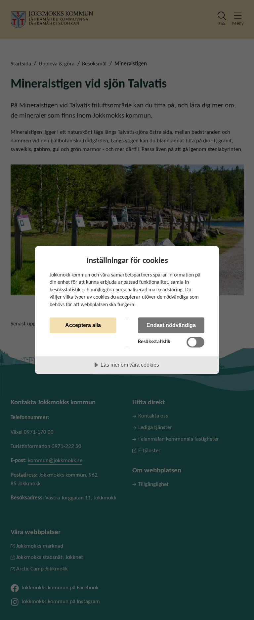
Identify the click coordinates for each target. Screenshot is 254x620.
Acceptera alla (83, 325)
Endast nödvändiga (171, 325)
